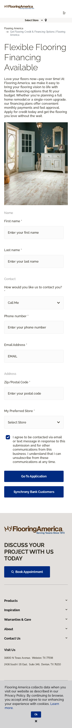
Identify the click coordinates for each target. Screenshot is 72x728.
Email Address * (15, 345)
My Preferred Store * (19, 411)
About (8, 629)
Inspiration (12, 610)
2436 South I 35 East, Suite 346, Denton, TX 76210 (32, 664)
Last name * (13, 250)
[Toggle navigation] (64, 12)
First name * (13, 221)
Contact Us (12, 638)
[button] (34, 20)
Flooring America (13, 28)
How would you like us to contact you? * (33, 289)
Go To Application (34, 476)
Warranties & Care (17, 619)
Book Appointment (29, 572)
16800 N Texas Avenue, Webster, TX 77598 (28, 657)
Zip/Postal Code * (17, 382)
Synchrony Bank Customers (34, 492)
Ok (36, 714)
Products (11, 601)
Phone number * (16, 316)
